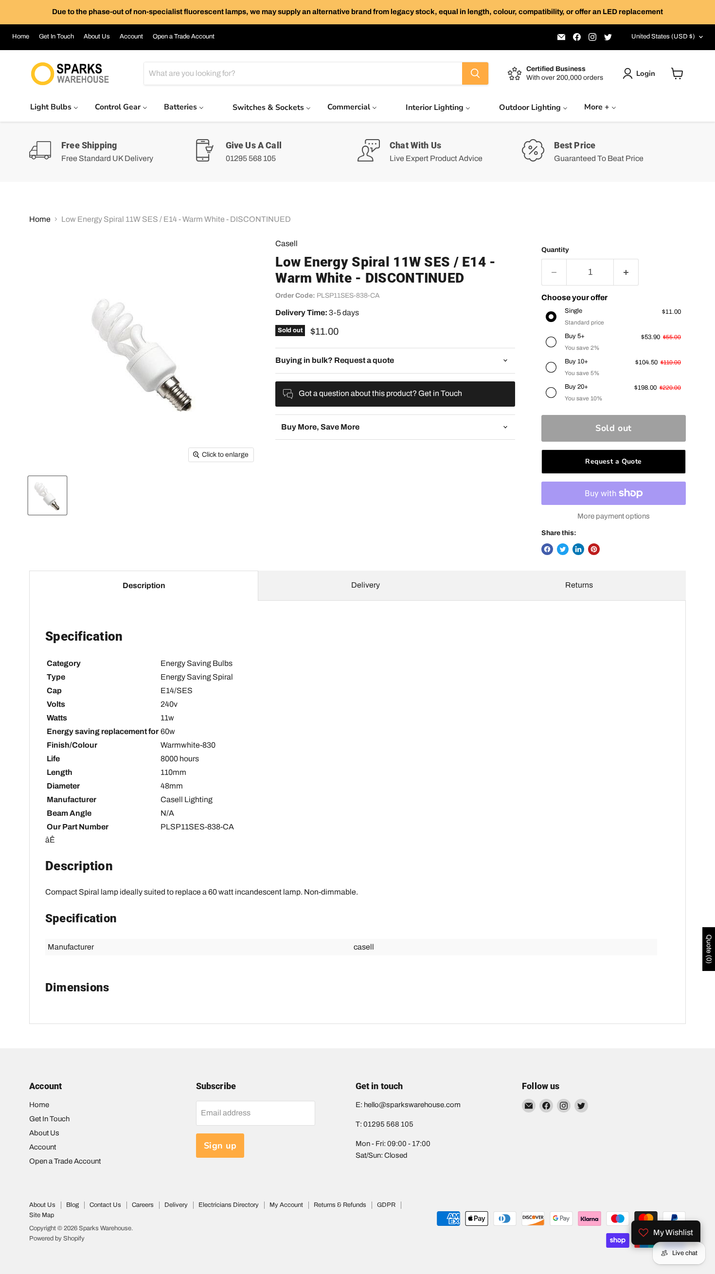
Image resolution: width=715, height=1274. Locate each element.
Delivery (365, 585)
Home (20, 36)
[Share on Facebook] (547, 549)
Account (131, 36)
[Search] (475, 73)
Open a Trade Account (183, 36)
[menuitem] (54, 106)
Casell (286, 243)
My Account (286, 1205)
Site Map (41, 1215)
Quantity (555, 249)
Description (144, 585)
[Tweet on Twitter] (563, 549)
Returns (579, 585)
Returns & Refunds (340, 1205)
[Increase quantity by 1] (626, 272)
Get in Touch (440, 393)
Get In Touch (56, 36)
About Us (97, 36)
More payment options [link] (613, 516)
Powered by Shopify (57, 1238)
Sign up (220, 1145)
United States (663, 36)
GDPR (386, 1205)
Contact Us (105, 1205)
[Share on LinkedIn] (578, 549)
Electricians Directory (228, 1205)
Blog (72, 1205)
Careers (143, 1205)
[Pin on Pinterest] (594, 549)
